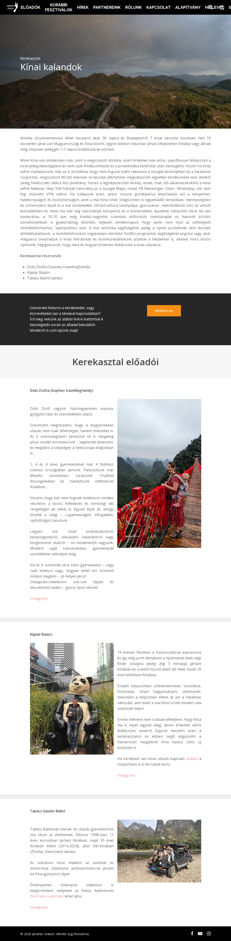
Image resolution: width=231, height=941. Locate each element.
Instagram (39, 598)
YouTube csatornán (47, 896)
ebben (192, 758)
